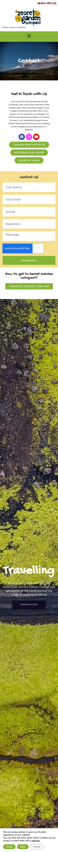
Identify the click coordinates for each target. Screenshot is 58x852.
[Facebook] (22, 137)
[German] (48, 3)
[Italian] (51, 3)
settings (36, 840)
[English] (42, 3)
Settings (36, 846)
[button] (29, 35)
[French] (45, 3)
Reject (22, 846)
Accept (9, 846)
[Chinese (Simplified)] (38, 3)
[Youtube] (36, 137)
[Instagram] (29, 137)
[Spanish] (54, 3)
